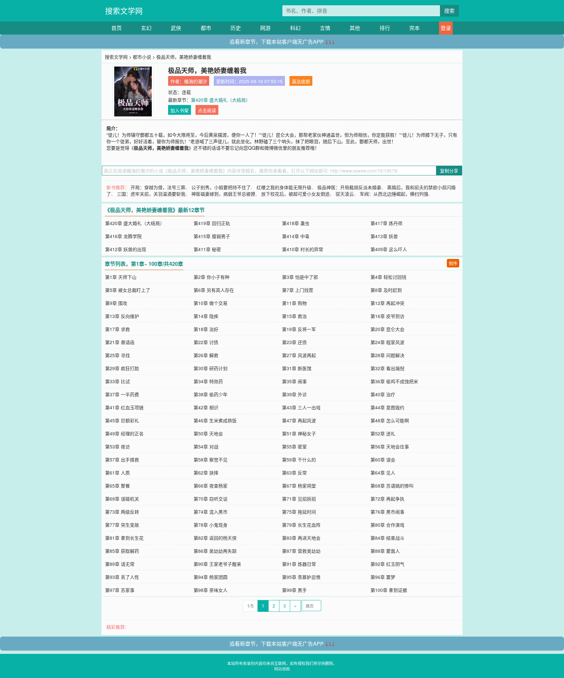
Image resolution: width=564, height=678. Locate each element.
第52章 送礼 (382, 433)
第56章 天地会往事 (389, 446)
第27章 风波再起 (299, 355)
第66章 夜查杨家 (210, 485)
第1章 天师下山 (120, 277)
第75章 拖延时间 (299, 511)
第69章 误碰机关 (122, 498)
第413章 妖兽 (384, 236)
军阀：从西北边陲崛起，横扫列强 (394, 193)
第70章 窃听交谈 (210, 498)
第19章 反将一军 (299, 329)
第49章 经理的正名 (124, 433)
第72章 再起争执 (387, 498)
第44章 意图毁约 (387, 407)
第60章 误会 (382, 459)
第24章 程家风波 (387, 342)
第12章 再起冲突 (387, 303)
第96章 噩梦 (382, 577)
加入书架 (179, 110)
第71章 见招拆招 (299, 498)
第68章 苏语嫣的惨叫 (392, 485)
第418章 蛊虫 (295, 223)
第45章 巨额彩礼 (122, 420)
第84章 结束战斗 (387, 538)
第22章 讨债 (206, 342)
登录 (446, 28)
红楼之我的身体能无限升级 (284, 187)
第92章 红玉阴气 (387, 564)
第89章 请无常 (119, 564)
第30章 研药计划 (210, 368)
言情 (325, 28)
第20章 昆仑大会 (387, 329)
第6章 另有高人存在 (214, 290)
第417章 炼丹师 (386, 223)
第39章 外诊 (294, 394)
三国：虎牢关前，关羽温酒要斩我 (151, 193)
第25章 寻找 (117, 355)
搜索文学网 (124, 10)
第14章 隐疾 (206, 316)
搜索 (449, 10)
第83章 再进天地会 (301, 538)
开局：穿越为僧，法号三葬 (158, 187)
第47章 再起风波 (299, 420)
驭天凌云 (345, 193)
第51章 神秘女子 (299, 433)
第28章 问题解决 (387, 355)
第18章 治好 (206, 329)
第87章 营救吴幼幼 (301, 551)
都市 (206, 28)
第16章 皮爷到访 (387, 316)
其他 (355, 28)
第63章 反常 (294, 472)
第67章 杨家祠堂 (299, 485)
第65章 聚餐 (117, 485)
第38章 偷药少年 (210, 394)
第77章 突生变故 (122, 524)
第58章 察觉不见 (210, 459)
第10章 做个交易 (210, 303)
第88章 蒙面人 (385, 551)
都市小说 (142, 56)
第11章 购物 (294, 303)
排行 (385, 28)
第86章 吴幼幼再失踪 (215, 551)
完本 (414, 28)
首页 (116, 28)
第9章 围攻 (116, 303)
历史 (235, 28)
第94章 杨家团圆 (210, 577)
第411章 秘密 (207, 249)
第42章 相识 (206, 407)
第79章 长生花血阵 (301, 524)
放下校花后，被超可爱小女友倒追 (295, 193)
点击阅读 (207, 110)
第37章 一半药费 (122, 394)
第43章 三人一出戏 (301, 407)
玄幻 (146, 28)
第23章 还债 (294, 342)
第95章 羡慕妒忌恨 (301, 577)
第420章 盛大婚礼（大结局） (220, 100)
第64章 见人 (382, 472)
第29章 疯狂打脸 (122, 368)
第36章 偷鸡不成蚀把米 (394, 381)
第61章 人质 (117, 472)
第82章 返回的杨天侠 (215, 538)
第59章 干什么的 (299, 459)
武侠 (176, 28)
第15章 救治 (294, 316)
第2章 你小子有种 (211, 277)
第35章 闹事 (294, 381)
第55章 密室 (294, 446)
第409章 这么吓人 (388, 249)
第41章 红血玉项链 (124, 407)
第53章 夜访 (117, 446)
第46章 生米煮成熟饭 (215, 420)
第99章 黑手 (294, 590)
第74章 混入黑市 (210, 511)
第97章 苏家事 (119, 590)
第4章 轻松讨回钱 (388, 277)
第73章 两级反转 (122, 511)
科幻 (295, 28)
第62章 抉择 (206, 472)
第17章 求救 (117, 329)
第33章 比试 (117, 381)
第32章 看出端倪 (387, 368)
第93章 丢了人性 (122, 577)
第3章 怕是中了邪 (300, 277)
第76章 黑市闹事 (387, 511)
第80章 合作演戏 (387, 524)
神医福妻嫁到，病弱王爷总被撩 (223, 193)
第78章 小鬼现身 (210, 524)
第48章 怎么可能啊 (389, 420)
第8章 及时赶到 (386, 290)
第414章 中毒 (295, 236)
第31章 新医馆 (296, 368)
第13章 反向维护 (122, 316)
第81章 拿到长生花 (124, 538)
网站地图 (282, 668)
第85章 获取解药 (122, 551)
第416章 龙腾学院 (123, 236)
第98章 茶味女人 (210, 590)
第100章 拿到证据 (388, 590)
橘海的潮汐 (195, 81)
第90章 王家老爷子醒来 (217, 564)
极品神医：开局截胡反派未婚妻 (349, 187)
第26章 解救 (206, 355)
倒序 (453, 263)
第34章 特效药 (208, 381)
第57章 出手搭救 (122, 459)
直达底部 (301, 81)
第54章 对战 (206, 446)
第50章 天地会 (208, 433)
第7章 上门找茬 (297, 290)
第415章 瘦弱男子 (212, 236)
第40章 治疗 (382, 394)
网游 (265, 28)
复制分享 (449, 170)
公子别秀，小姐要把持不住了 (221, 187)
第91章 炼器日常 (299, 564)
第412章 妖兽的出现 (125, 249)
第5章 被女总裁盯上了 (127, 290)
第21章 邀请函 (119, 342)
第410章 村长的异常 (302, 249)
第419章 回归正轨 (212, 223)
